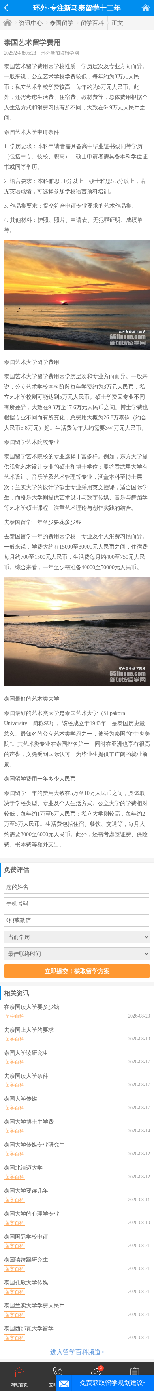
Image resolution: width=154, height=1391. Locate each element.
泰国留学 (61, 23)
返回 (6, 8)
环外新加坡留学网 (60, 53)
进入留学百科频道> (77, 1352)
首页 (145, 7)
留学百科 (92, 23)
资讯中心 (31, 23)
